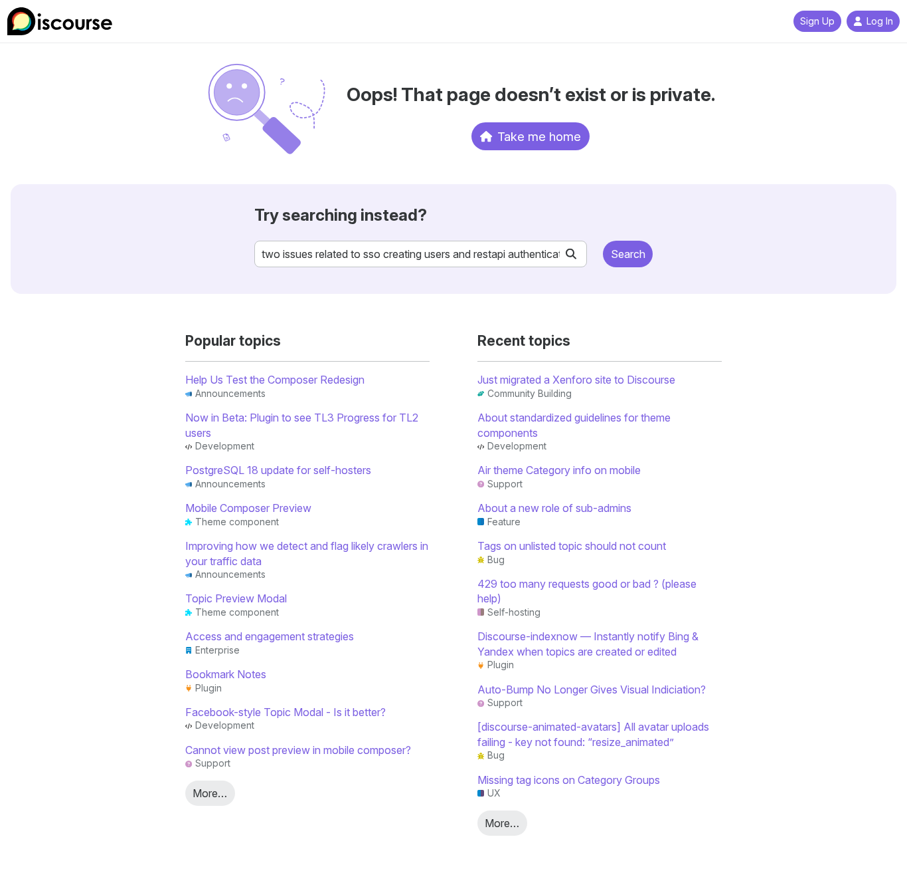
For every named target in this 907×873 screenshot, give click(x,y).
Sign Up (817, 21)
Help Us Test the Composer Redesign (275, 379)
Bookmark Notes (225, 674)
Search (628, 254)
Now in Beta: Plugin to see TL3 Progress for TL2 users (301, 425)
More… (210, 793)
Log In (879, 21)
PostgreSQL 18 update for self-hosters (278, 470)
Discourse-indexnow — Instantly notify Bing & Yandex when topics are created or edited (588, 644)
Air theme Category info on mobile (559, 470)
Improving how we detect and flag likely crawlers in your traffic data (306, 553)
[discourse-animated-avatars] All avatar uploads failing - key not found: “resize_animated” (593, 734)
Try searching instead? (340, 215)
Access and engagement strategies (269, 636)
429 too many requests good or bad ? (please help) (587, 591)
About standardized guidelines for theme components (574, 425)
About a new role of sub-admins (554, 508)
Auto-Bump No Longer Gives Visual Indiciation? (591, 689)
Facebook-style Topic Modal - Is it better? (285, 712)
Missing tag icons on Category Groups (568, 780)
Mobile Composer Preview (248, 508)
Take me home (539, 136)
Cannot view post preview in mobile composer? (298, 750)
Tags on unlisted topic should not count (571, 546)
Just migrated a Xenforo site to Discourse (576, 379)
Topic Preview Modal (236, 598)
